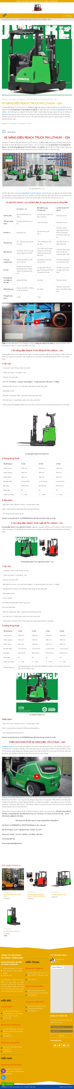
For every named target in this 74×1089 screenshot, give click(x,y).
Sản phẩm (12, 99)
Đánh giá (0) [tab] (12, 132)
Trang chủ (5, 99)
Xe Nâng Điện (21, 99)
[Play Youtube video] (37, 322)
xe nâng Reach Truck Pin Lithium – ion (32, 193)
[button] (69, 28)
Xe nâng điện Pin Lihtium (24, 123)
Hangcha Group (7, 746)
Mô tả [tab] (4, 132)
